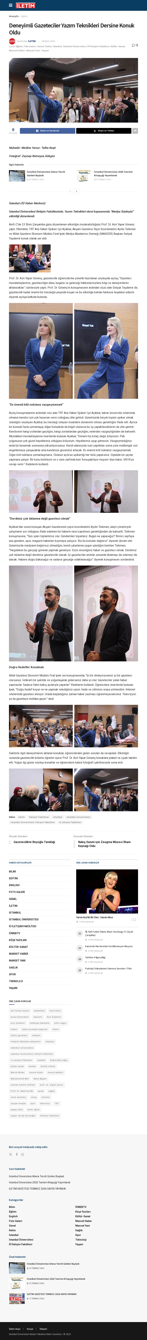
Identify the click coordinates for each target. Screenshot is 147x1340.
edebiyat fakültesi (40, 1023)
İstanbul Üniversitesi (74, 46)
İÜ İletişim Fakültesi (98, 46)
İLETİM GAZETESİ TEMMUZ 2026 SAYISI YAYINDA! (37, 1188)
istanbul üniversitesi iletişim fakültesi (33, 822)
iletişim (36, 1035)
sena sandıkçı (18, 1097)
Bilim (12, 871)
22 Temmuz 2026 (36, 180)
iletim (21, 817)
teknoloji (45, 1103)
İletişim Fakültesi (39, 817)
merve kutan (36, 1072)
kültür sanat (17, 1066)
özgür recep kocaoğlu (23, 1116)
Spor (12, 974)
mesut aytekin (55, 1072)
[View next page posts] (76, 191)
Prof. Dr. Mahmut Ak (22, 1091)
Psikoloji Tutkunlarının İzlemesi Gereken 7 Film (108, 968)
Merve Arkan (18, 1072)
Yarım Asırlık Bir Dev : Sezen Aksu (94, 917)
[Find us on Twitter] (10, 1154)
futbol (14, 1029)
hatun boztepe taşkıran (35, 1029)
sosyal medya (18, 1103)
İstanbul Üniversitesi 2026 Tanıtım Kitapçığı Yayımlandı (113, 173)
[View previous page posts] (70, 191)
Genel (40, 46)
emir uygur (60, 1023)
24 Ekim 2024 (48, 41)
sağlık (51, 1091)
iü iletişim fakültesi (70, 822)
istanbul (57, 817)
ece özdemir (18, 1023)
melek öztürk (48, 1066)
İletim (48, 46)
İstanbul (57, 46)
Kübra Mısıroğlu (59, 1060)
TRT (57, 1103)
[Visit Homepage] (25, 5)
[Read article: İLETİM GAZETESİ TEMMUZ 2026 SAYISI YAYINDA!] (17, 1298)
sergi (34, 1097)
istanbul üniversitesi (78, 817)
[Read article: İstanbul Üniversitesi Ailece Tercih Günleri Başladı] (17, 176)
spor (32, 1103)
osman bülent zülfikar (23, 1085)
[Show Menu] (10, 5)
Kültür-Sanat (117, 46)
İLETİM (32, 41)
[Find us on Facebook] (17, 1155)
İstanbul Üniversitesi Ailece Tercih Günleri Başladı (36, 1176)
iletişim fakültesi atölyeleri (26, 1041)
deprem (38, 1017)
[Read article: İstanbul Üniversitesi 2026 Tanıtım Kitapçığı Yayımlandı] (84, 176)
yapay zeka (17, 1109)
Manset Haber (17, 50)
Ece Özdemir (54, 1017)
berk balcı (55, 1011)
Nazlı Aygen (40, 1079)
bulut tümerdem (20, 1017)
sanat (41, 1091)
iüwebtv (41, 1060)
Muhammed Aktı (20, 1079)
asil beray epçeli (20, 1011)
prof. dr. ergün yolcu (51, 1085)
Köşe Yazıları (18, 940)
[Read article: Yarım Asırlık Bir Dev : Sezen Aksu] (107, 891)
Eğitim (24, 16)
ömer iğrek (33, 1109)
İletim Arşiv (14, 1329)
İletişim (43, 1329)
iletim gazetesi (19, 1035)
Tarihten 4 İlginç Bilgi (95, 957)
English (14, 885)
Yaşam (45, 50)
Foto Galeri (30, 46)
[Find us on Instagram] (22, 1155)
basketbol (39, 1011)
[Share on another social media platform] (135, 131)
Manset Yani (33, 50)
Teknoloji (16, 981)
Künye (30, 1329)
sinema (45, 1097)
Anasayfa (13, 16)
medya (32, 1066)
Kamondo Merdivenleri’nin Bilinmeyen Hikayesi (109, 946)
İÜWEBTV (14, 933)
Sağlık (13, 967)
